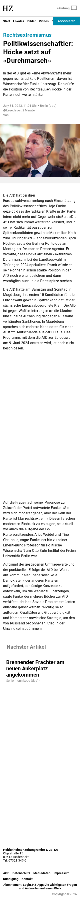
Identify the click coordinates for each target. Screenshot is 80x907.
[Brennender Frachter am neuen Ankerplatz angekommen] (40, 654)
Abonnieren (66, 21)
